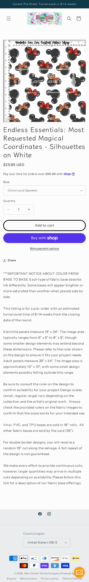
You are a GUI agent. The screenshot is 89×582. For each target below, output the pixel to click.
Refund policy (28, 578)
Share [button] (12, 260)
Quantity (9, 201)
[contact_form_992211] (79, 572)
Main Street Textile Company (42, 573)
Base (6, 182)
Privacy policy (50, 578)
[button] (8, 18)
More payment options (44, 248)
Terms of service (72, 578)
